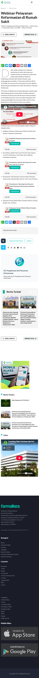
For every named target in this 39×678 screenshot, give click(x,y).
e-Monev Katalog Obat (8, 575)
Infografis (4, 549)
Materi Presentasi (6, 556)
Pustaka (3, 547)
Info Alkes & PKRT (6, 607)
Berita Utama (12, 8)
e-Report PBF (5, 580)
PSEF (2, 582)
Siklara (3, 611)
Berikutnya (29, 34)
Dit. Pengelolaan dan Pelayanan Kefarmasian (16, 26)
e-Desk (3, 585)
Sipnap (3, 571)
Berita (3, 542)
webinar (29, 241)
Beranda (3, 8)
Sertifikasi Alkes (5, 609)
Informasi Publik (5, 545)
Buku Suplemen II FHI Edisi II (20, 400)
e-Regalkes (4, 597)
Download (15, 143)
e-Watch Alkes (5, 600)
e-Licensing (4, 573)
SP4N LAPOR (5, 618)
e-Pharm (3, 578)
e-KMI (3, 568)
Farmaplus (4, 566)
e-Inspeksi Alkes (6, 604)
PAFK (2, 614)
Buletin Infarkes (5, 552)
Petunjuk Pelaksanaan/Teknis (9, 554)
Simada (3, 616)
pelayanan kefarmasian (16, 241)
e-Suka (3, 602)
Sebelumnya (10, 34)
